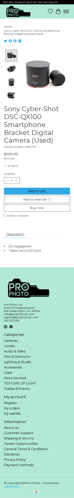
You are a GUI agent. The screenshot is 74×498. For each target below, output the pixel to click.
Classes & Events (17, 389)
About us (11, 428)
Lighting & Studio (17, 362)
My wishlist (12, 414)
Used (8, 373)
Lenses (9, 346)
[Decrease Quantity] (7, 180)
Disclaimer (12, 454)
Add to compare (17, 215)
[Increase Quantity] (16, 180)
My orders (12, 408)
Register (10, 403)
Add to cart (37, 191)
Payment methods (19, 465)
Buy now (37, 208)
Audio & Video (15, 351)
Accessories (13, 367)
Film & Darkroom (17, 357)
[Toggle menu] (66, 11)
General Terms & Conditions (26, 449)
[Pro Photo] (18, 11)
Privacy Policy (15, 460)
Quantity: (10, 173)
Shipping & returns (19, 438)
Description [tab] (15, 234)
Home (8, 26)
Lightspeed (11, 486)
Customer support (18, 433)
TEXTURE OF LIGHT (20, 383)
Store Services (15, 378)
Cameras (10, 341)
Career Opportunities (21, 444)
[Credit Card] (36, 492)
